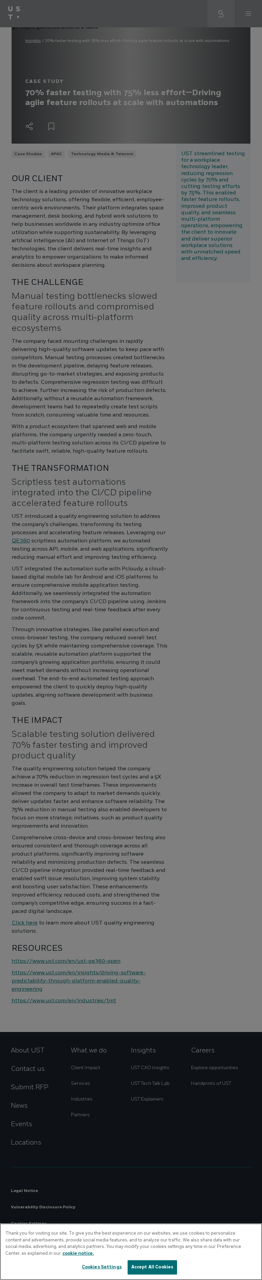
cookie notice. (78, 1253)
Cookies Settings (102, 1267)
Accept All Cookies (152, 1267)
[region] (131, 1251)
